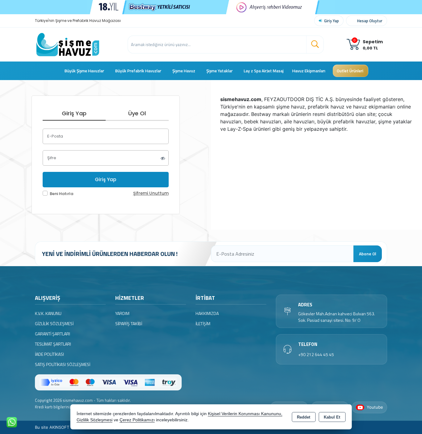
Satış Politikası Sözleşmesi (62, 364)
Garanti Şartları (52, 333)
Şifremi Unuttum (151, 193)
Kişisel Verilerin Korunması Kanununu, (245, 413)
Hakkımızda (207, 313)
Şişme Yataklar (219, 71)
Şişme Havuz (183, 71)
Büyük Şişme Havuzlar (84, 71)
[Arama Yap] (314, 44)
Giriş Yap (331, 21)
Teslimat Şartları (53, 344)
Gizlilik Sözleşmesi (54, 323)
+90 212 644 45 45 (316, 354)
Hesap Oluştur (369, 21)
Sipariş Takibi (128, 323)
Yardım (122, 313)
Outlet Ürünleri (350, 71)
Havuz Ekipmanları (308, 71)
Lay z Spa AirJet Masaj (264, 71)
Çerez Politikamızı (137, 420)
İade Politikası (49, 354)
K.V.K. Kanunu (48, 313)
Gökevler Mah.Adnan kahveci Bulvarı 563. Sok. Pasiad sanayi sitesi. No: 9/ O (336, 316)
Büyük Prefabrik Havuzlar (138, 71)
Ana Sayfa (56, 71)
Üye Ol (137, 113)
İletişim (203, 323)
